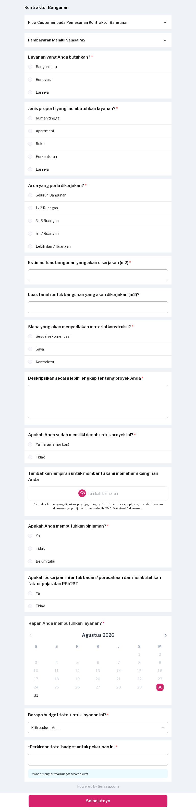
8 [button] (139, 662)
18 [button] (56, 679)
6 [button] (98, 662)
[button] (98, 493)
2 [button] (160, 654)
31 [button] (36, 695)
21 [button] (118, 679)
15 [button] (139, 671)
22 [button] (139, 679)
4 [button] (56, 662)
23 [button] (160, 679)
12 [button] (77, 671)
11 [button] (57, 671)
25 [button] (56, 687)
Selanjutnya (98, 800)
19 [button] (77, 679)
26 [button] (77, 687)
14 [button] (118, 671)
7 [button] (119, 662)
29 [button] (139, 687)
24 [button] (36, 687)
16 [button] (160, 671)
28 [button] (118, 687)
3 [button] (36, 662)
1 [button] (139, 654)
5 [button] (77, 662)
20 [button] (97, 679)
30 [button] (160, 687)
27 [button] (98, 687)
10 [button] (36, 671)
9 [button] (160, 662)
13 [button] (98, 671)
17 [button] (36, 679)
